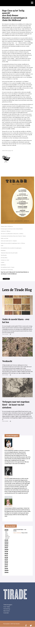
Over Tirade (6, 607)
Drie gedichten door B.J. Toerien (7, 267)
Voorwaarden (6, 623)
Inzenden (6, 613)
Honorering (6, 609)
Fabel (2, 245)
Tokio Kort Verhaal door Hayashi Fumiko (9, 252)
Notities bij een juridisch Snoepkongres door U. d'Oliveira (13, 243)
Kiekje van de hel (4, 238)
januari (7, 538)
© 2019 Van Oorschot (15, 623)
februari (7, 536)
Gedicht (2, 262)
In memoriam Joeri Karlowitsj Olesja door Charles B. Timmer (13, 236)
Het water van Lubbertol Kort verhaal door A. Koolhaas (12, 233)
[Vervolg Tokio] (4, 257)
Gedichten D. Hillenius (5, 231)
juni (6, 531)
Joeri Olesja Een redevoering (7, 269)
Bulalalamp (3, 250)
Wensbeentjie (4, 255)
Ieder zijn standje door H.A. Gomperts (9, 240)
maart (6, 535)
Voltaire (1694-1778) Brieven (7, 226)
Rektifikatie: (3, 264)
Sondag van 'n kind (5, 260)
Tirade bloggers (7, 604)
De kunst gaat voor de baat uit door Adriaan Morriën (12, 228)
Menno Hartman (17, 532)
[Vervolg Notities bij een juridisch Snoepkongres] (11, 248)
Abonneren (6, 611)
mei (6, 532)
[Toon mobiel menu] (32, 3)
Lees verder (5, 334)
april (6, 534)
